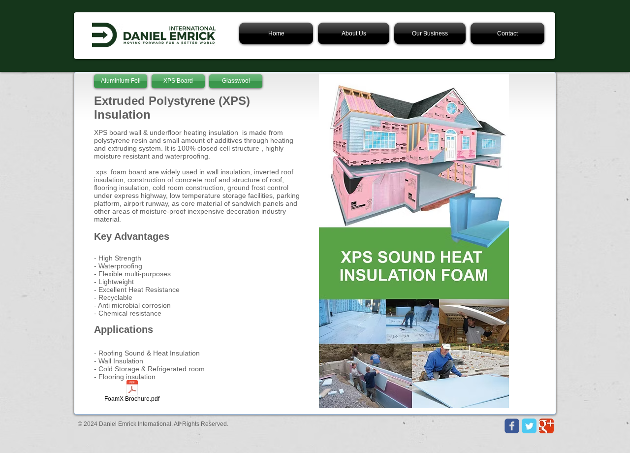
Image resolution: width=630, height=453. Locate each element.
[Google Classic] (546, 426)
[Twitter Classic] (529, 426)
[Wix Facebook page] (511, 426)
